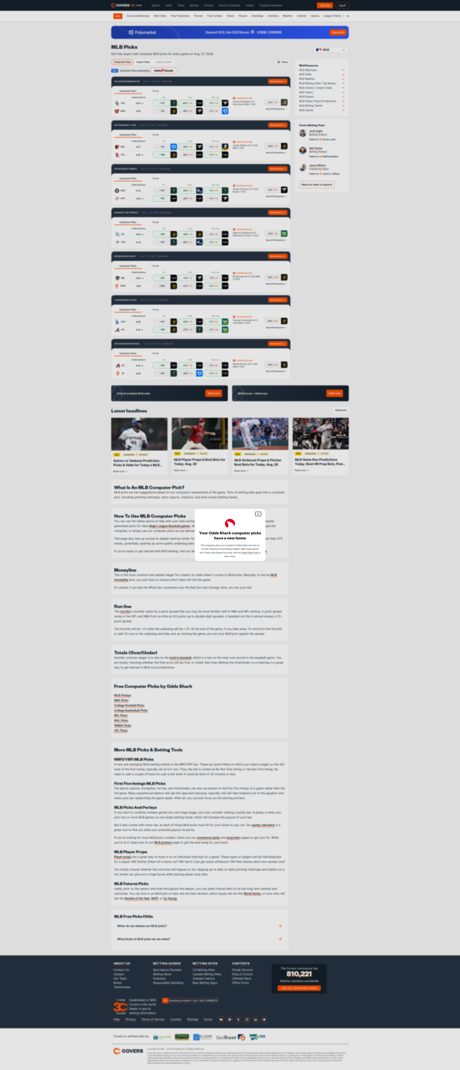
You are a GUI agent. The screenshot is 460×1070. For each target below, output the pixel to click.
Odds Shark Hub (250, 552)
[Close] (258, 514)
